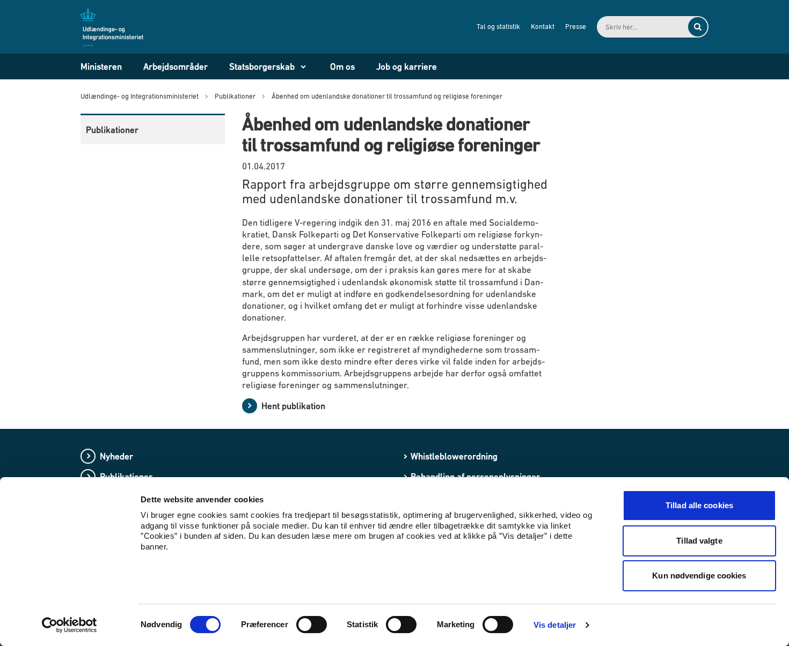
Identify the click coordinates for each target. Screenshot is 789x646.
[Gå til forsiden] (118, 26)
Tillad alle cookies (699, 505)
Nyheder (116, 456)
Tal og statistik (498, 27)
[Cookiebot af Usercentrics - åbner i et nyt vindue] (69, 625)
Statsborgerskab (262, 66)
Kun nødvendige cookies (699, 575)
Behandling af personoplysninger (475, 476)
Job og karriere (406, 66)
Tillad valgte (699, 540)
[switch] (311, 624)
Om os (342, 66)
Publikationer (112, 129)
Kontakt (542, 27)
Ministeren (101, 66)
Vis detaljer (555, 624)
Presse (575, 27)
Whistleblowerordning (454, 456)
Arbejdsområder (175, 66)
